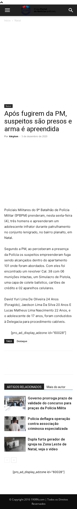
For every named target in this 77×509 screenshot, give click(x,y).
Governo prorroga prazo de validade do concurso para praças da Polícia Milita (50, 403)
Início (7, 20)
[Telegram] (38, 146)
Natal (18, 20)
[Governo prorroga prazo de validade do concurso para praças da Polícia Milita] (15, 403)
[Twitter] (28, 146)
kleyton (13, 136)
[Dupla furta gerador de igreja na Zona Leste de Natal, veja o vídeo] (15, 444)
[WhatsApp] (8, 146)
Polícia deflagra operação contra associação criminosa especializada (49, 424)
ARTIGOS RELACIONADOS (24, 387)
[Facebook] (18, 146)
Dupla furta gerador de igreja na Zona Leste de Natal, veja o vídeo (47, 444)
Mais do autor (56, 387)
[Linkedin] (48, 146)
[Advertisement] (38, 63)
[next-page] (13, 460)
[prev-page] (7, 460)
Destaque (22, 341)
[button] (7, 10)
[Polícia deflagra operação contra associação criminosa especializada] (15, 423)
